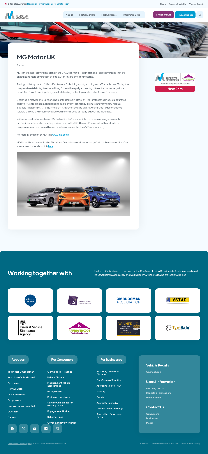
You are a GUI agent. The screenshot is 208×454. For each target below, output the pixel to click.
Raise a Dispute (55, 377)
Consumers (152, 413)
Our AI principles (17, 394)
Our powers (14, 400)
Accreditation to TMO (109, 385)
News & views (153, 397)
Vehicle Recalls (196, 4)
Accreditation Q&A (107, 402)
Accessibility (194, 443)
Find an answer (163, 14)
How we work (15, 388)
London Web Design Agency (20, 443)
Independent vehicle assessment (58, 384)
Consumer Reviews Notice (61, 422)
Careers (12, 417)
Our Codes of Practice (59, 371)
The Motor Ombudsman (21, 371)
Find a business (185, 14)
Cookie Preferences (159, 443)
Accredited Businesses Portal (109, 415)
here (50, 146)
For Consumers (87, 14)
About (69, 14)
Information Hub (131, 14)
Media (149, 422)
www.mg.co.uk (60, 134)
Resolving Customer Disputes (108, 373)
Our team (13, 411)
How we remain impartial (21, 405)
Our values (13, 383)
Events (100, 397)
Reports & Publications (158, 392)
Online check (153, 371)
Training (101, 391)
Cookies (144, 443)
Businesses (152, 418)
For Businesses (109, 14)
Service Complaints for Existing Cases (60, 404)
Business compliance (58, 397)
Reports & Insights (177, 4)
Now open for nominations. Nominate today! (48, 4)
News (163, 4)
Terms (183, 443)
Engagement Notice (58, 411)
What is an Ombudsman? (21, 377)
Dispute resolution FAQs (110, 408)
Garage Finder (55, 391)
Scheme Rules (55, 416)
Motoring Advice (155, 388)
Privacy (174, 443)
